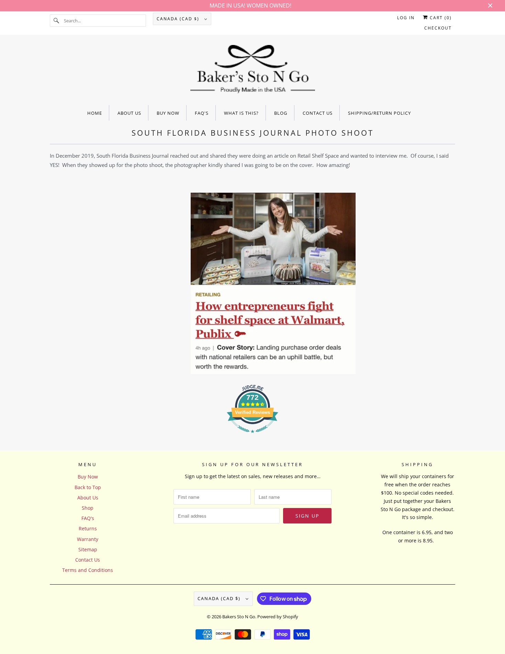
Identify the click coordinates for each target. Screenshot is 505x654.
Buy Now (88, 476)
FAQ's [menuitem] (202, 113)
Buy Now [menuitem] (168, 113)
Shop (87, 508)
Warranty (87, 539)
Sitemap (87, 549)
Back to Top (88, 487)
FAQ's (87, 518)
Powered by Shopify (277, 616)
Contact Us (87, 559)
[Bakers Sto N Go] (252, 71)
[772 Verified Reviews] (252, 436)
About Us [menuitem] (129, 113)
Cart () (440, 18)
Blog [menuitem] (280, 113)
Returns (88, 528)
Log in (406, 18)
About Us (87, 497)
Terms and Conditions (87, 570)
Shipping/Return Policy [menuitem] (379, 113)
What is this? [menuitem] (241, 113)
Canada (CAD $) (179, 19)
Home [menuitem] (94, 113)
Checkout (438, 28)
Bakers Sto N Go (238, 616)
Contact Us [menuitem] (318, 113)
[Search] (57, 20)
